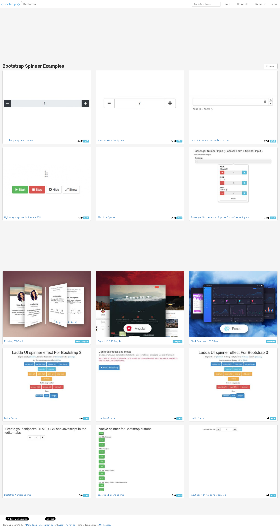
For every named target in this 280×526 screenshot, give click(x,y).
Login (274, 4)
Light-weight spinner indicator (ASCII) (22, 217)
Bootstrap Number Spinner (111, 140)
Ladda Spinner (11, 418)
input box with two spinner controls (208, 495)
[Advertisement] (115, 34)
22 (265, 217)
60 (265, 140)
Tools (227, 4)
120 (78, 140)
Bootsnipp (10, 4)
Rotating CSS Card (13, 341)
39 (79, 217)
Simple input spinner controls (18, 140)
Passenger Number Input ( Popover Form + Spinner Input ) (220, 217)
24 (172, 217)
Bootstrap (29, 3)
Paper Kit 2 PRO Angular (110, 341)
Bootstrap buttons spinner (111, 495)
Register (260, 4)
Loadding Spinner (106, 418)
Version (270, 66)
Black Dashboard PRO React (205, 341)
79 (172, 140)
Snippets (243, 4)
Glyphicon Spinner (107, 217)
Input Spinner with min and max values (210, 140)
